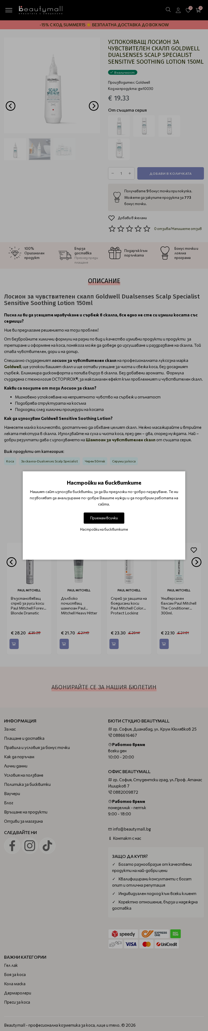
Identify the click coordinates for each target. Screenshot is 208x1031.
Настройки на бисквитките (104, 529)
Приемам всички (104, 518)
